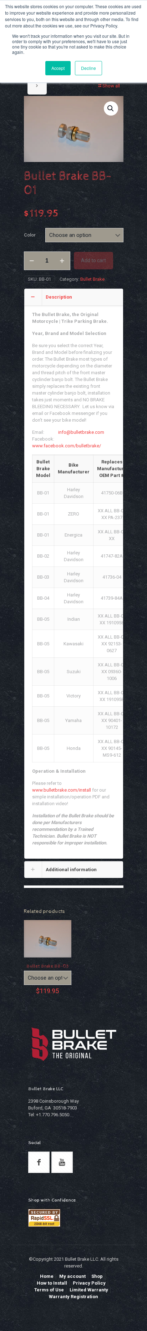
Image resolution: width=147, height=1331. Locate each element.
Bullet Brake (92, 279)
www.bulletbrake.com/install (61, 790)
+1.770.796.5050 (52, 1114)
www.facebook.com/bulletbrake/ (66, 445)
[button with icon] (39, 1162)
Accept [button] (58, 68)
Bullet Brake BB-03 (47, 966)
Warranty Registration (73, 1296)
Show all (111, 85)
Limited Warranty (89, 1289)
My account (72, 1276)
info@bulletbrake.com (81, 432)
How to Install (52, 1283)
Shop (97, 1276)
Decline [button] (88, 68)
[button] (111, 108)
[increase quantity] (62, 260)
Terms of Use (49, 1289)
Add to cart (93, 260)
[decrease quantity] (32, 260)
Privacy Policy (89, 1283)
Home (47, 1276)
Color (30, 235)
